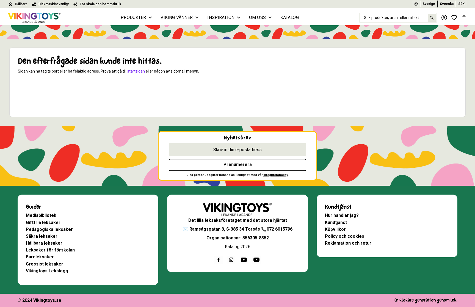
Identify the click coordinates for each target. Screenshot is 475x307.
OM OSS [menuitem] (257, 17)
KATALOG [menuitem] (289, 17)
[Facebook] (218, 260)
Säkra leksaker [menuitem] (41, 236)
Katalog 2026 (237, 246)
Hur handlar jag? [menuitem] (342, 215)
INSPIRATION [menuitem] (220, 17)
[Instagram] (231, 260)
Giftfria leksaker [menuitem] (43, 222)
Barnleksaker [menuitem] (40, 256)
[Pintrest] (256, 260)
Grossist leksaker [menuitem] (44, 264)
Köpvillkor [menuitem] (335, 229)
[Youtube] (244, 260)
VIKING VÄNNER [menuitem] (177, 17)
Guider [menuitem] (33, 206)
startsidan (136, 71)
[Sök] (432, 18)
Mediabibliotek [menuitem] (41, 215)
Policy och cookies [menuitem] (344, 236)
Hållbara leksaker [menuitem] (44, 243)
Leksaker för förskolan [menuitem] (50, 250)
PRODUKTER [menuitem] (133, 17)
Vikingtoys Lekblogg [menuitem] (47, 270)
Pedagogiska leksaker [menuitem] (49, 229)
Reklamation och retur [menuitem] (348, 243)
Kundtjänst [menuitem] (338, 206)
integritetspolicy (275, 175)
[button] (454, 17)
